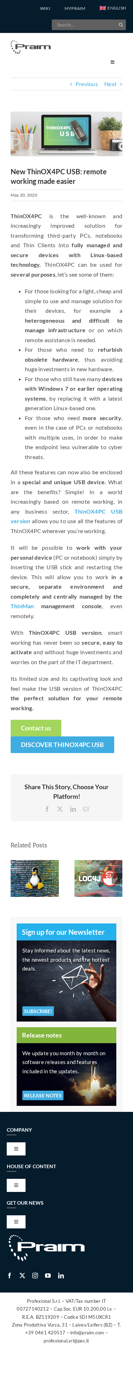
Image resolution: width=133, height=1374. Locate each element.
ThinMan (22, 606)
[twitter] (22, 1275)
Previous (87, 83)
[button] (113, 8)
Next (110, 83)
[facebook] (9, 1275)
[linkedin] (61, 1275)
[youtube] (48, 1275)
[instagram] (35, 1275)
